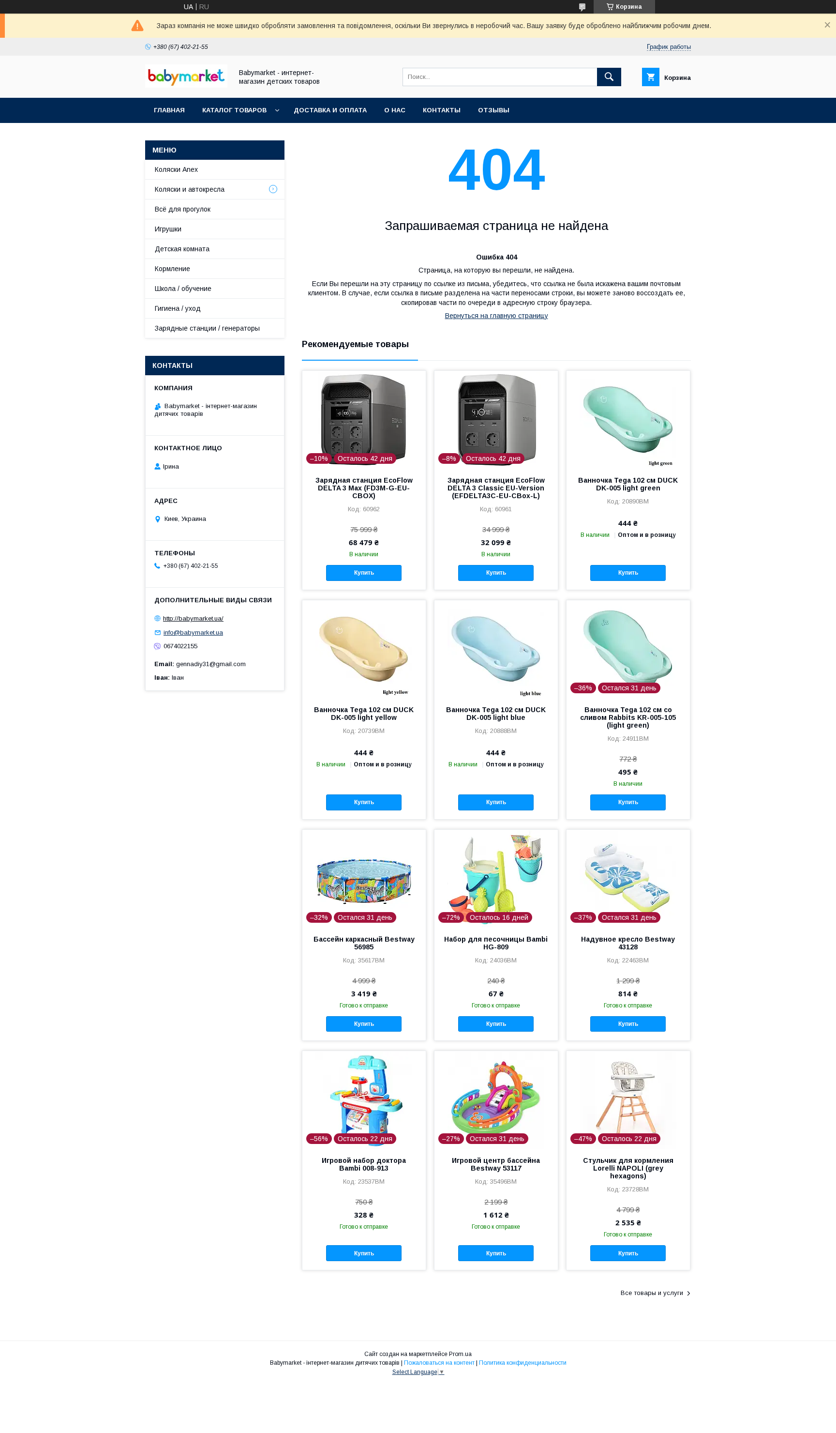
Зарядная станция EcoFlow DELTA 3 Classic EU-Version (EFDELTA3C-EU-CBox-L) (496, 488)
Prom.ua (460, 1354)
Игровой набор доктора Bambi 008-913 (364, 1164)
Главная (169, 110)
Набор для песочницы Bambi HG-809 (496, 943)
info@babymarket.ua (193, 632)
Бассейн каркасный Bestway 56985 (364, 943)
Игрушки (168, 229)
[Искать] (609, 77)
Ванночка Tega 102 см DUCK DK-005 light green (628, 484)
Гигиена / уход (178, 308)
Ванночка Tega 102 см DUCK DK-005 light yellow (364, 713)
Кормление (172, 269)
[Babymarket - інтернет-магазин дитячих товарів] (186, 85)
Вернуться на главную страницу (496, 316)
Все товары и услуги (652, 1292)
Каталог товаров (234, 110)
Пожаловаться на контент (439, 1362)
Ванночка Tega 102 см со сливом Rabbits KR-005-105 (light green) (628, 717)
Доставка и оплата (330, 110)
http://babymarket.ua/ (193, 618)
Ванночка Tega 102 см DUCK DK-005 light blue (496, 713)
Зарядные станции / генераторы (207, 328)
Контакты (442, 110)
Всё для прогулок (182, 209)
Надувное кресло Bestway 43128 (628, 943)
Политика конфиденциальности (523, 1362)
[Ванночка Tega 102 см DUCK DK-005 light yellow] (364, 648)
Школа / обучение (183, 288)
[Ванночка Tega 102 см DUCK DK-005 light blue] (496, 648)
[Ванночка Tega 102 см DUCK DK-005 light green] (628, 419)
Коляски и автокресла (189, 189)
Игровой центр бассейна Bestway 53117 (496, 1164)
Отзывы (493, 110)
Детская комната (182, 249)
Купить (364, 572)
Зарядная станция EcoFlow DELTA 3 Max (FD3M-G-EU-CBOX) (364, 488)
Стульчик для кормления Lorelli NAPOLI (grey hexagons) (628, 1168)
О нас (394, 110)
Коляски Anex (176, 169)
